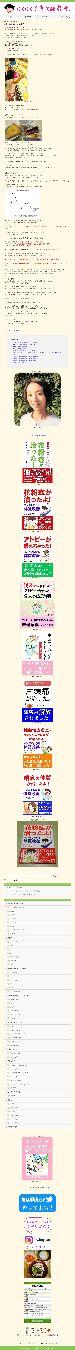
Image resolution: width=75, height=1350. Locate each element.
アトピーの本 (12, 918)
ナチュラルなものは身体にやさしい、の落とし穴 (26, 342)
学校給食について (13, 1041)
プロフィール (46, 17)
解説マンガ (11, 1061)
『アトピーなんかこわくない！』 (17, 1069)
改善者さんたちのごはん (15, 999)
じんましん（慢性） (14, 941)
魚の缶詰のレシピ (13, 1007)
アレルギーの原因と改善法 (17, 968)
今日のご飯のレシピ (14, 1010)
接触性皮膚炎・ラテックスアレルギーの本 (19, 930)
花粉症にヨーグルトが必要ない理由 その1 (25, 360)
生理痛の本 (12, 911)
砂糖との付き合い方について (16, 1057)
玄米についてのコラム (14, 1076)
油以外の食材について (14, 1045)
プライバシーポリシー (32, 1343)
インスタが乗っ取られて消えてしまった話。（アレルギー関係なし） (24, 891)
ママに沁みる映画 (13, 1107)
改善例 (10, 938)
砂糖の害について (14, 1049)
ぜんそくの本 (12, 922)
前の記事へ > (16, 330)
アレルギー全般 (13, 972)
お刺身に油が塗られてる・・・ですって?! (24, 350)
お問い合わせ (65, 17)
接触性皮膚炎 (12, 960)
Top (70, 1345)
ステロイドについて (14, 980)
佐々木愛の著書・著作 (15, 903)
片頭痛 (11, 945)
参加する (49, 1317)
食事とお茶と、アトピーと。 (21, 362)
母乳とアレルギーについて (16, 1037)
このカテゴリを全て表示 (37, 1315)
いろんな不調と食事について (16, 1030)
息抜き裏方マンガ (13, 1087)
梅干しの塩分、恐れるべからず (22, 346)
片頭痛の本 (12, 914)
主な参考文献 (12, 1127)
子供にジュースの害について (16, 1053)
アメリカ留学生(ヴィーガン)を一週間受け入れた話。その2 (21, 894)
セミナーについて (14, 1092)
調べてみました (13, 1111)
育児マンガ (12, 933)
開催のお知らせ (13, 1095)
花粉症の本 (12, 926)
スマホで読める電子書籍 (37, 435)
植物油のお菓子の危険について (17, 1034)
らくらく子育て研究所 (35, 1348)
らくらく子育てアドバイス (16, 1115)
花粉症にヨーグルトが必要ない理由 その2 (25, 358)
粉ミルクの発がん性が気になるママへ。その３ (25, 344)
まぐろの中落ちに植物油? (20, 348)
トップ (9, 17)
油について (12, 1026)
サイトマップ (19, 1343)
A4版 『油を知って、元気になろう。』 (19, 1084)
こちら (25, 246)
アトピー (11, 949)
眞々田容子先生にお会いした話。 (15, 887)
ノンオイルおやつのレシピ (16, 1014)
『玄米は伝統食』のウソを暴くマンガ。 (19, 1072)
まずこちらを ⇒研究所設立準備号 (18, 1065)
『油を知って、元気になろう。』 (18, 1080)
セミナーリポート (13, 1122)
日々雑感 (11, 1103)
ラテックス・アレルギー (15, 991)
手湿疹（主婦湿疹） (14, 957)
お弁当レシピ (12, 1018)
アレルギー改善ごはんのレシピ (18, 995)
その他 (11, 964)
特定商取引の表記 (54, 1343)
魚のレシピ (12, 1003)
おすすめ (28, 17)
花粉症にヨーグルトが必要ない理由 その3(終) (26, 356)
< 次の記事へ (7, 330)
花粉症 (11, 953)
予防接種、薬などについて (16, 1119)
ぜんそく (11, 987)
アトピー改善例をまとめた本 (16, 907)
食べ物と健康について (15, 1022)
